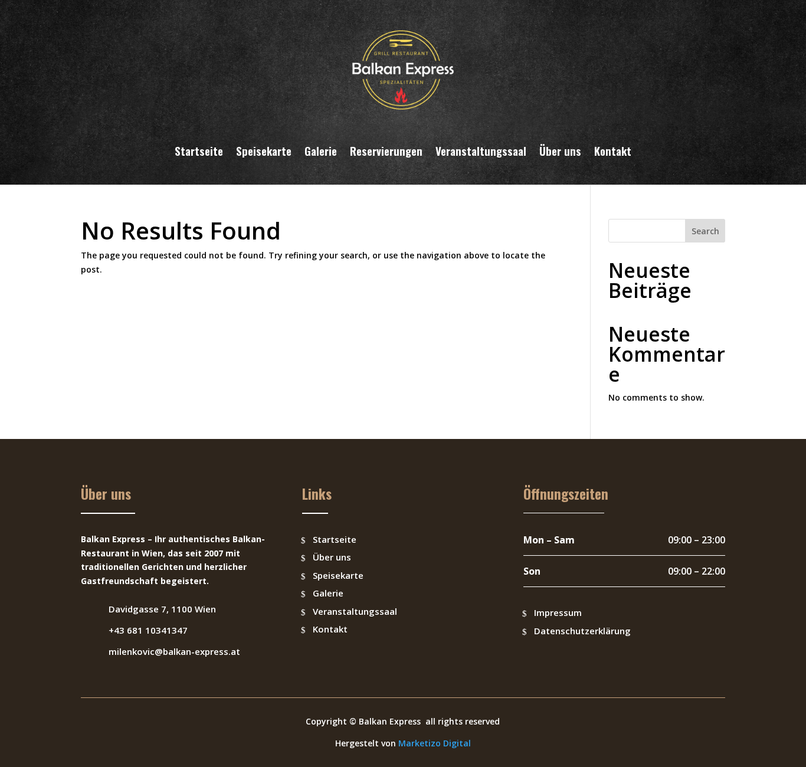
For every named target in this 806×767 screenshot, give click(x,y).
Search (705, 231)
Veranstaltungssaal (480, 150)
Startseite (199, 150)
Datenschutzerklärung (582, 631)
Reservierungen (386, 150)
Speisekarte (263, 150)
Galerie (320, 150)
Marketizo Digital (434, 743)
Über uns (560, 150)
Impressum (558, 612)
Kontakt (612, 150)
